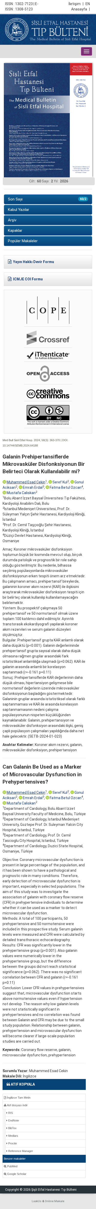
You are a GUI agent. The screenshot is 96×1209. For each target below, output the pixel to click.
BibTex (12, 1128)
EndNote (13, 1120)
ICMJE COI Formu (28, 279)
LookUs (36, 1201)
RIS (10, 1112)
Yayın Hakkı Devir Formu (33, 262)
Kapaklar (15, 230)
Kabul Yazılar (18, 209)
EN (88, 4)
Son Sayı (47, 199)
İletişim (76, 4)
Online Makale (54, 1201)
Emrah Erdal (32, 487)
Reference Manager (20, 1151)
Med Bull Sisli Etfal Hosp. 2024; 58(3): (26, 440)
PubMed (11, 1166)
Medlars (12, 1135)
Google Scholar (16, 1173)
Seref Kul (59, 482)
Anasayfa (80, 9)
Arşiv (12, 220)
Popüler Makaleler (23, 241)
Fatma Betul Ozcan (65, 487)
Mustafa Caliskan (21, 493)
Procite (12, 1143)
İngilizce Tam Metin (18, 1097)
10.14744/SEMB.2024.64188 (20, 445)
